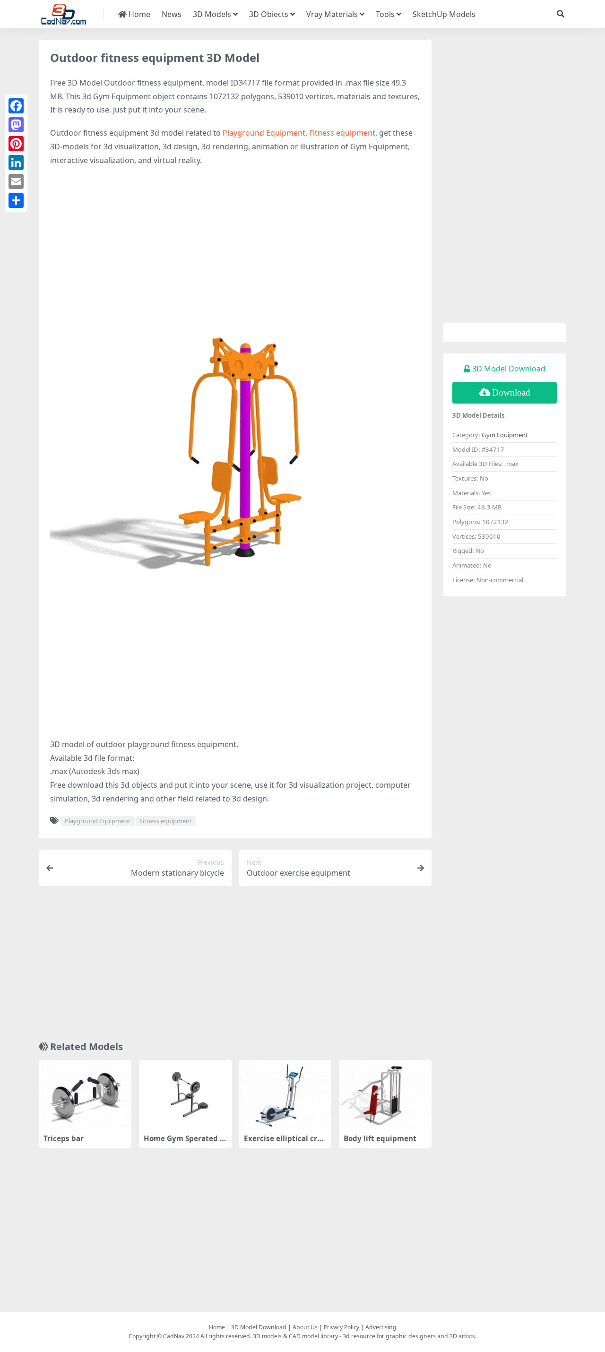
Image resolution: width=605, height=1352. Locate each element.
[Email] (16, 181)
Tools (385, 14)
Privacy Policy (341, 1327)
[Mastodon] (16, 124)
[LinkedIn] (16, 162)
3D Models (212, 14)
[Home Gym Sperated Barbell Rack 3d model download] (185, 1094)
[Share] (16, 200)
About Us (305, 1327)
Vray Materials (332, 14)
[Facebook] (16, 105)
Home (138, 14)
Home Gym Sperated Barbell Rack (184, 1143)
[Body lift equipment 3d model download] (385, 1094)
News (172, 14)
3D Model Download (258, 1327)
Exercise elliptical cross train (284, 1143)
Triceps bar (63, 1138)
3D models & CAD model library (295, 1336)
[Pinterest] (16, 143)
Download (511, 392)
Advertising (381, 1327)
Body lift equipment (380, 1138)
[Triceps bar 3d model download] (85, 1094)
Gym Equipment (505, 435)
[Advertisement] (235, 243)
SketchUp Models (444, 14)
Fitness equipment (342, 133)
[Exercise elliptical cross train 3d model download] (285, 1094)
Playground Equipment (264, 133)
